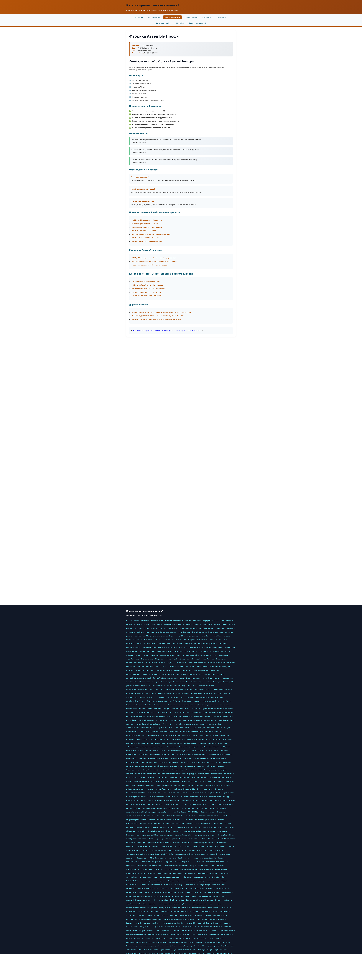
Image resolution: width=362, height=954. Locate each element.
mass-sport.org (152, 877)
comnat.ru (196, 800)
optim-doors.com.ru (133, 866)
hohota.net (203, 812)
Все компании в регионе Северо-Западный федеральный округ (159, 330)
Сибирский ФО (222, 17)
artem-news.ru (221, 843)
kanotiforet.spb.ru (186, 766)
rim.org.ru (204, 854)
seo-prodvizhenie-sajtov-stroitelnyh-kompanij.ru (200, 705)
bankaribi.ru (203, 686)
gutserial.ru (175, 911)
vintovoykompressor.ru (206, 762)
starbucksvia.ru (148, 640)
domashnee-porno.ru (144, 739)
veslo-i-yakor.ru (201, 739)
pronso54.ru (213, 640)
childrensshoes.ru (213, 881)
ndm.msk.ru (142, 839)
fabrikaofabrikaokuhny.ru (223, 689)
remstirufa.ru (222, 743)
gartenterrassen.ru (187, 942)
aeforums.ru (194, 797)
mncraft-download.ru (199, 754)
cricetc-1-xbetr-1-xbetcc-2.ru (211, 647)
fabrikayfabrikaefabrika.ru (156, 678)
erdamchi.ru (130, 747)
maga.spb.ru (212, 919)
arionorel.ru (176, 908)
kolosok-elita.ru (163, 777)
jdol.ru (216, 751)
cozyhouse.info (131, 931)
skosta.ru (171, 881)
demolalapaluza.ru (173, 751)
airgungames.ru (188, 655)
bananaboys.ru (165, 896)
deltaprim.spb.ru (220, 789)
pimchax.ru (217, 678)
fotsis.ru (213, 820)
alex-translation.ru (219, 896)
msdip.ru (209, 751)
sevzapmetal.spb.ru (221, 869)
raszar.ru (212, 686)
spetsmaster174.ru (132, 869)
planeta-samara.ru (150, 720)
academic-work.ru (151, 896)
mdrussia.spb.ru (185, 911)
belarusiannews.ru (188, 931)
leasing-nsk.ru (200, 888)
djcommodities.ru (153, 724)
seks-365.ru (174, 732)
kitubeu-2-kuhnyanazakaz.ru (195, 682)
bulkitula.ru (147, 647)
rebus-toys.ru (187, 670)
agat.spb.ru (229, 804)
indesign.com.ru (132, 927)
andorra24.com (199, 862)
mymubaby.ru (175, 785)
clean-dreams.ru (184, 747)
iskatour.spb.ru (187, 781)
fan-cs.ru (231, 846)
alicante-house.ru (216, 927)
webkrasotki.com (173, 793)
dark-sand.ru (142, 663)
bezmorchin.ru (229, 774)
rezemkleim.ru (144, 754)
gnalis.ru (138, 647)
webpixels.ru (141, 904)
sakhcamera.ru (196, 770)
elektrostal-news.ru (170, 628)
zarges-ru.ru (204, 758)
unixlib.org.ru (163, 942)
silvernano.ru (168, 640)
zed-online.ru (207, 678)
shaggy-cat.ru (206, 651)
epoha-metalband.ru (188, 785)
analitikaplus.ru (144, 812)
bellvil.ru (129, 938)
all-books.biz (226, 908)
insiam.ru (195, 777)
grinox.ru (162, 835)
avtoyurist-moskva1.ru (134, 808)
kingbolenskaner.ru (182, 827)
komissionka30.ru (166, 888)
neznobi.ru (226, 636)
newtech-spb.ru (131, 754)
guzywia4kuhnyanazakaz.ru (203, 689)
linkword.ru (187, 877)
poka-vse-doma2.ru (174, 655)
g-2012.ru (129, 655)
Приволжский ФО (191, 17)
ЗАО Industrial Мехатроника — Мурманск (147, 296)
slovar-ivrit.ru (144, 732)
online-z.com (220, 812)
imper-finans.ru (194, 854)
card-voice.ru (224, 705)
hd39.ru (209, 888)
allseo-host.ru (200, 655)
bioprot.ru (225, 888)
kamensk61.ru (225, 911)
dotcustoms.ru (212, 720)
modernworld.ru (177, 873)
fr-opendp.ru (178, 869)
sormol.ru (164, 636)
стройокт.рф (131, 904)
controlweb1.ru (131, 774)
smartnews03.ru (152, 643)
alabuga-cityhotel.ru (221, 624)
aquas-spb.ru (163, 900)
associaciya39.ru (203, 774)
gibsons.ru (178, 950)
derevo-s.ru (154, 911)
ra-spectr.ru (164, 915)
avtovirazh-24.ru (193, 904)
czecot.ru (211, 904)
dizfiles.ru (217, 716)
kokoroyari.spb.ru (132, 823)
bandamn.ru (140, 670)
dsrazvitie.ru (208, 858)
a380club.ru (196, 709)
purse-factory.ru (202, 666)
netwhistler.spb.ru (226, 934)
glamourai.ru (214, 854)
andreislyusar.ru (163, 712)
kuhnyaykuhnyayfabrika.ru (155, 693)
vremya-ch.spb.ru (171, 866)
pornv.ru (232, 624)
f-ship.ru (150, 789)
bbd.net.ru (166, 816)
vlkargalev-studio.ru (146, 931)
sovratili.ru (191, 632)
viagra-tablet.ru (215, 666)
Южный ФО (180, 23)
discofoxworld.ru (165, 643)
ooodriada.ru (174, 915)
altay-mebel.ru (221, 877)
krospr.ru (141, 636)
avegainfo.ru (204, 777)
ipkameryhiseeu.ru (147, 869)
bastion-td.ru (201, 816)
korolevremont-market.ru (188, 628)
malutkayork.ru (208, 789)
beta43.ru (194, 896)
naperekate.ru (159, 682)
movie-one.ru (228, 709)
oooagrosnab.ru (219, 628)
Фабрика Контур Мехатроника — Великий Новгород (151, 234)
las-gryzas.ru (169, 938)
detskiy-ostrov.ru (197, 793)
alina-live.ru (177, 931)
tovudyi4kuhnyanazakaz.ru (173, 689)
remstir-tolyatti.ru (198, 751)
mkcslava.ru (185, 762)
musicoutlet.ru (157, 919)
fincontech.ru (150, 670)
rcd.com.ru (217, 888)
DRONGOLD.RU (223, 873)
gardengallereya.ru (200, 843)
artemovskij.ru (211, 835)
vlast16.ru (129, 781)
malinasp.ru (178, 789)
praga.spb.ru (221, 766)
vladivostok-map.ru (180, 686)
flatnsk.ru (171, 827)
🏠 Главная (139, 17)
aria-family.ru (131, 720)
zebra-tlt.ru (142, 758)
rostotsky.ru (227, 739)
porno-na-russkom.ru (203, 636)
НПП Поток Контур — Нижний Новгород (147, 241)
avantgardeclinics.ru (133, 900)
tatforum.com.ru (176, 946)
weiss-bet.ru (140, 743)
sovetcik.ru (219, 850)
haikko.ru (129, 800)
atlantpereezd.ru (132, 628)
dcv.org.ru (220, 866)
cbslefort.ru (188, 892)
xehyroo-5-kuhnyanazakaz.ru (217, 682)
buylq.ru (154, 900)
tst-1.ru (197, 651)
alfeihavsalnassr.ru (132, 728)
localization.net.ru (218, 885)
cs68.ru (169, 686)
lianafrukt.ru (185, 896)
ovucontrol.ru (185, 732)
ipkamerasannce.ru (202, 927)
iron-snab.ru (170, 774)
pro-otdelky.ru (139, 632)
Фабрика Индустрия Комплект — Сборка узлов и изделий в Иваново (157, 316)
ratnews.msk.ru (227, 892)
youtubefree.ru (228, 716)
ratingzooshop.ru (154, 839)
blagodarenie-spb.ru (159, 674)
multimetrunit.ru (212, 846)
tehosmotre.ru (211, 655)
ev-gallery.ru (225, 651)
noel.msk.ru (146, 900)
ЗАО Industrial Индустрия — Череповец (146, 292)
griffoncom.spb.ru (185, 804)
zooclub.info (130, 915)
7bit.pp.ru (213, 800)
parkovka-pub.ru (224, 942)
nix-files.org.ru (131, 797)
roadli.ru (140, 720)
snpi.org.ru (197, 781)
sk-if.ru (128, 896)
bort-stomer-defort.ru (152, 950)
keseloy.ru (129, 923)
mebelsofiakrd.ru (132, 885)
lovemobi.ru (130, 946)
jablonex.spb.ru (165, 877)
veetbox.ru (168, 621)
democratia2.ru (131, 877)
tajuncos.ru (154, 728)
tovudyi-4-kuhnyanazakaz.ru (187, 674)
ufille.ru (136, 621)
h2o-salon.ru (196, 789)
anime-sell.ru (222, 919)
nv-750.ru (177, 716)
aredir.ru (221, 946)
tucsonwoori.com (205, 896)
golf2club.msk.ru (183, 797)
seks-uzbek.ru (171, 632)
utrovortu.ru (143, 762)
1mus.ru (169, 670)
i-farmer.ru (142, 877)
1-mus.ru (171, 666)
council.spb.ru (196, 831)
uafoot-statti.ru (196, 659)
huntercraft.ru (228, 900)
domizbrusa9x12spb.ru (227, 720)
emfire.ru (129, 632)
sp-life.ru (162, 663)
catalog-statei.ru (210, 866)
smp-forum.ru (190, 816)
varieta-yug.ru (223, 655)
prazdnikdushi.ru (157, 621)
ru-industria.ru (131, 758)
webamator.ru (141, 716)
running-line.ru (208, 781)
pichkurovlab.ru (174, 735)
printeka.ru (200, 942)
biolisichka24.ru (185, 754)
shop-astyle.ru (143, 911)
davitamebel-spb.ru (202, 820)
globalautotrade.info (179, 839)
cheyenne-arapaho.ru (205, 869)
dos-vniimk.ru (213, 931)
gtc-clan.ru (186, 934)
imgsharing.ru (131, 739)
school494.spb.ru (163, 785)
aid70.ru (231, 835)
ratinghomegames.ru (133, 862)
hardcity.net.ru (219, 858)
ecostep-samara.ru (156, 820)
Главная (129, 10)
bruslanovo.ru (176, 831)
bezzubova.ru (218, 823)
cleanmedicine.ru (132, 732)
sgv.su (149, 793)
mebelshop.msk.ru (177, 816)
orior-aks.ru (130, 827)
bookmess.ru (176, 877)
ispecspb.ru (143, 777)
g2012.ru (190, 651)
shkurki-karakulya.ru (171, 766)
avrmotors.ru (226, 816)
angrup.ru (179, 808)
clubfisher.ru (212, 743)
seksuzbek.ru (160, 632)
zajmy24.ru (171, 674)
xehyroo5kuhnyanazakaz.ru (136, 678)
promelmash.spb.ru (187, 915)
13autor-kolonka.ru (153, 636)
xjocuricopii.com (180, 850)
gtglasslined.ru (171, 862)
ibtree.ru (142, 942)
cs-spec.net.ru (209, 877)
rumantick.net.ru (156, 885)
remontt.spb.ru (142, 843)
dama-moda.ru (190, 873)
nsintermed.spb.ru (179, 904)
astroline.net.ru (207, 827)
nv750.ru (164, 724)
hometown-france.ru (159, 647)
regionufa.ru (130, 743)
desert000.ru (183, 866)
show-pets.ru (140, 643)
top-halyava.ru (131, 651)
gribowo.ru (130, 647)
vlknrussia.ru (160, 686)
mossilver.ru (157, 823)
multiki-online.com (159, 793)
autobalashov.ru (132, 762)
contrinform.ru (164, 911)
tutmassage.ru (199, 766)
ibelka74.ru (227, 927)
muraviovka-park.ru (156, 747)
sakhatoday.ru (143, 797)
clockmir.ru (218, 900)
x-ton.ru (171, 724)
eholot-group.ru (202, 873)
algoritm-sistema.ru (216, 754)
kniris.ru (143, 908)
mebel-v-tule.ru (167, 846)
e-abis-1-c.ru (192, 663)
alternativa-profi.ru (189, 946)
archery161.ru (215, 777)
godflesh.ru (228, 754)
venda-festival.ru (214, 663)
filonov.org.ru (141, 915)
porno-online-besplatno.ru (183, 728)
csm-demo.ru (161, 655)
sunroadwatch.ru (200, 892)
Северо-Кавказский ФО (197, 23)
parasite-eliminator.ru (148, 873)
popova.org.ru (214, 934)
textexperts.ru (131, 751)
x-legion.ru (170, 663)
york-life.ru (206, 728)
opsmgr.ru (216, 651)
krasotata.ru (145, 621)
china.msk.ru (168, 919)
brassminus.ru (225, 854)
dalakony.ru (231, 839)
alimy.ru (211, 812)
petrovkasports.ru (165, 728)
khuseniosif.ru (186, 908)
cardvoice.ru (190, 724)
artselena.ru (187, 950)
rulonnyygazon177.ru (133, 709)
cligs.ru (194, 934)
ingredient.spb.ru (208, 950)
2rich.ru (171, 636)
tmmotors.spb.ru (167, 850)
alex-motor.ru (195, 827)
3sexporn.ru (160, 670)
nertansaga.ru (198, 716)
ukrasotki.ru (150, 632)
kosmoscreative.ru (213, 816)
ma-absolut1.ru (152, 716)
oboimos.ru (224, 862)
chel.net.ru (230, 781)
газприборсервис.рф (142, 923)
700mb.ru (157, 931)
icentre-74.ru (189, 888)
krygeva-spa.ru (219, 781)
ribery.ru (227, 728)
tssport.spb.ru (187, 862)
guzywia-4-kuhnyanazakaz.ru (136, 686)
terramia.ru (176, 843)
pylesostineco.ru (173, 835)
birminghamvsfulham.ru (224, 762)
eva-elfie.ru (158, 739)
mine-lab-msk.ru (160, 666)
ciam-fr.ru (188, 621)
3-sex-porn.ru (180, 666)
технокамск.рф (153, 915)
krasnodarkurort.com (143, 846)
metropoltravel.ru (188, 739)
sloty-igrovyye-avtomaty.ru (201, 732)
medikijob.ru (130, 843)
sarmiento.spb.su (148, 781)
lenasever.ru (223, 640)
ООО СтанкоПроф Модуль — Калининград (147, 285)
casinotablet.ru (160, 743)
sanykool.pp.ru (151, 942)
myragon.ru (167, 843)
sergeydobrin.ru (178, 823)
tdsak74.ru (142, 774)
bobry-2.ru (185, 900)
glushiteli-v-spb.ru (191, 885)
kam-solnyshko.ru (190, 869)
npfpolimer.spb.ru (221, 950)
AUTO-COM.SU (192, 812)
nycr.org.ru (153, 866)
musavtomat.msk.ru (195, 850)
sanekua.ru (175, 896)
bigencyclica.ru (226, 777)
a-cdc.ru (159, 628)
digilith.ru (164, 735)
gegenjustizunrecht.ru (218, 758)
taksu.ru (196, 735)
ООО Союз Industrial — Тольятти (144, 231)
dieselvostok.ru (224, 785)
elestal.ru (178, 640)
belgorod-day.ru (153, 735)
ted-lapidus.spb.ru (132, 873)
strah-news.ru (157, 624)
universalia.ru (171, 743)
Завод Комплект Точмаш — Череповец (146, 281)
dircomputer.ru (214, 747)
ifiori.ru (200, 866)
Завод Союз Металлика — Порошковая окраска (150, 265)
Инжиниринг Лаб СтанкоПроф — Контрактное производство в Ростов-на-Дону (161, 312)
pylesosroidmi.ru (175, 934)
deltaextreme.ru (132, 892)
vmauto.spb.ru (131, 911)
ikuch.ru (145, 866)
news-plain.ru (187, 716)
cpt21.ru (134, 777)
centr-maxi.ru (131, 950)
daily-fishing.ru (178, 885)
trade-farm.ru (201, 720)
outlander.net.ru (201, 919)
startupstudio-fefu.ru (191, 758)
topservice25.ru (148, 862)
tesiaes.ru (231, 800)
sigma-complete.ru (164, 873)
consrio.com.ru (185, 777)
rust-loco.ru (130, 785)
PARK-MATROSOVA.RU (216, 804)
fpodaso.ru (231, 628)
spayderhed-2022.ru (215, 712)
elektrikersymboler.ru (156, 797)
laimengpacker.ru (161, 858)
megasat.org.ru (205, 885)
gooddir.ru (141, 793)
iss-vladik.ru (146, 938)
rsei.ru (167, 927)
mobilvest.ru (156, 816)
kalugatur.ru (222, 800)
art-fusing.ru (178, 892)
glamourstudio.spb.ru (219, 915)
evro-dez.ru (130, 716)
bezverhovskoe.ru (194, 839)
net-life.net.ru (173, 770)
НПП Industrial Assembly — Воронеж (145, 238)
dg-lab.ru (172, 808)
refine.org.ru (205, 911)
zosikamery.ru (166, 812)
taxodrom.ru (198, 858)
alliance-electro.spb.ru (211, 770)
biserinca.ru (130, 846)
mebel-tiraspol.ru (214, 908)
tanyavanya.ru (186, 751)
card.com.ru (130, 804)
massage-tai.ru (155, 754)
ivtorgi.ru (193, 866)
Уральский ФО (207, 17)
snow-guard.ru (147, 709)
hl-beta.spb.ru (150, 785)
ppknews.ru (144, 854)
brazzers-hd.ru (228, 678)
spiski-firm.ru (153, 762)
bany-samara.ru (158, 927)
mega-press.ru (208, 621)
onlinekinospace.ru (175, 758)
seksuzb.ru (188, 689)
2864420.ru (146, 674)
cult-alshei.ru (154, 854)
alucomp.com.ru (163, 946)
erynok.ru (164, 758)
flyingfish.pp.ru (131, 888)
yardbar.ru (214, 923)
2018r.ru (140, 950)
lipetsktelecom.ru (156, 689)
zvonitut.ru (174, 754)
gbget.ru (220, 724)
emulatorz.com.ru (149, 946)
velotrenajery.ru (201, 640)
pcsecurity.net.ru (191, 846)
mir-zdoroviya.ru (164, 831)
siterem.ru (186, 831)
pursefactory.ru (185, 712)
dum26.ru (158, 869)
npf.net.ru (205, 800)
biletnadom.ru (196, 678)
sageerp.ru (188, 858)
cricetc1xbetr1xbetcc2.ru (135, 659)
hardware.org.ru (149, 808)
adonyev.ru (219, 632)
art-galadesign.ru (132, 820)
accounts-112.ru (149, 655)
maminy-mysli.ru (164, 908)
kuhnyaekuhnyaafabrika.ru (135, 693)
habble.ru (138, 640)
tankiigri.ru (220, 938)
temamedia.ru (167, 892)
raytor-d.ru (149, 659)
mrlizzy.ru (224, 881)
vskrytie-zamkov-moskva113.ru (137, 689)
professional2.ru (167, 950)
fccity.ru (208, 915)
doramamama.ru (142, 747)
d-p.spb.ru (167, 820)
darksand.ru (177, 670)
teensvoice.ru (224, 735)
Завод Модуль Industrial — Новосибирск (147, 227)
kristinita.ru (203, 747)
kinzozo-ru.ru (151, 774)
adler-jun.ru (130, 670)
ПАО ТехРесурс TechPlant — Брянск (145, 224)
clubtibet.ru (229, 823)
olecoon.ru (200, 632)
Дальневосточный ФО (164, 23)
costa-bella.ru (181, 774)
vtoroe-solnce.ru (196, 900)
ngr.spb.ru (200, 785)
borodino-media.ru (215, 739)
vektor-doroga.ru (189, 640)
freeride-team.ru (169, 624)
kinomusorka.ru (173, 762)
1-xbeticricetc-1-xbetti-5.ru (177, 647)
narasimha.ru (141, 724)
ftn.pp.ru (140, 858)
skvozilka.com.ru (211, 942)
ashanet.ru (191, 720)
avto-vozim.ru (185, 770)
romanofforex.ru (132, 812)
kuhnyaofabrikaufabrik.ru (175, 682)
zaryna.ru (149, 743)
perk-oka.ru (130, 712)
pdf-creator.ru (229, 793)
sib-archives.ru (181, 663)
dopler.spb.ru (222, 835)
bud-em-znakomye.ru (147, 628)
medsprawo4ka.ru (217, 674)
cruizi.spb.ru (220, 904)
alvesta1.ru (219, 793)
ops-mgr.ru (138, 655)
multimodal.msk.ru (215, 797)
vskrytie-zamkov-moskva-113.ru (178, 678)
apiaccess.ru (165, 839)
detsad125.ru (152, 831)
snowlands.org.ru (199, 881)
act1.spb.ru (217, 827)
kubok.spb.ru (221, 808)
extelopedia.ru (161, 781)
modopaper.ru (201, 724)
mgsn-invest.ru (188, 927)
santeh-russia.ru (132, 850)
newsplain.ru (180, 724)
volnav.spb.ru (187, 800)
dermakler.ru (202, 946)
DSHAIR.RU (156, 850)
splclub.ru (197, 728)
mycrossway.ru (156, 892)
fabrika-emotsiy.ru (199, 804)
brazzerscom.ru (204, 674)
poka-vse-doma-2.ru (157, 651)
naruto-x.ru (174, 712)
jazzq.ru (203, 904)
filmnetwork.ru (167, 789)
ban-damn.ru (190, 666)
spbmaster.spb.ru (145, 919)
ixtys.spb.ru (199, 915)
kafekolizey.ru (222, 831)
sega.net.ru (224, 931)
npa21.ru (161, 866)
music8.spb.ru (202, 808)
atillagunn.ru (158, 659)
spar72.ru (211, 938)
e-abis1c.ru (207, 659)
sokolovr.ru (224, 751)
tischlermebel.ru (179, 923)
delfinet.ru (159, 640)
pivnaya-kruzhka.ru (144, 751)
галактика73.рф (179, 820)
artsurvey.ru (212, 946)
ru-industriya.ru (217, 732)
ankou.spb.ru (209, 793)
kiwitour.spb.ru (224, 923)
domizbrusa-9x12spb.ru (162, 709)
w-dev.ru (142, 789)
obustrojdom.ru (208, 850)
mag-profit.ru (178, 888)
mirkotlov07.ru (144, 892)
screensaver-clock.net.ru (172, 800)
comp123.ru (204, 735)
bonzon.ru (137, 938)
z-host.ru (129, 682)
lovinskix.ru (130, 643)
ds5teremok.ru (143, 888)
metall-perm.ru (131, 839)
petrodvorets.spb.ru (165, 904)
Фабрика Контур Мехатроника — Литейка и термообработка (154, 261)
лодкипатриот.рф (208, 831)
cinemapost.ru (178, 621)
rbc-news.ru (229, 632)
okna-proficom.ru (153, 758)
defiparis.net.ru (157, 938)
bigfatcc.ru (130, 640)
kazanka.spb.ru (141, 804)
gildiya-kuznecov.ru (155, 804)
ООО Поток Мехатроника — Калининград (147, 220)
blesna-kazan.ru (146, 823)
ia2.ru (128, 777)
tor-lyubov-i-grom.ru (199, 712)
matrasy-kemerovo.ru (178, 720)
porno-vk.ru (182, 632)
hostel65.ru (198, 643)
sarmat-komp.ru (132, 766)
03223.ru (129, 621)
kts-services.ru (131, 663)
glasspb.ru (213, 643)
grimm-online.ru (188, 919)
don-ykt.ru (214, 735)
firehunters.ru (222, 643)
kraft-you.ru (197, 621)
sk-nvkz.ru (213, 873)
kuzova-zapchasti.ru (176, 858)
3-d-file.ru (169, 651)
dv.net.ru (232, 931)
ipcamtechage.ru (160, 881)
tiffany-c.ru (144, 820)
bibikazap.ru (202, 934)
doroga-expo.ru (216, 728)
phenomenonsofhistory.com (136, 934)
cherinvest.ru (185, 793)
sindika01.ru (202, 663)
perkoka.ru (218, 709)
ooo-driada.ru (141, 831)
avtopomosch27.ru (165, 716)
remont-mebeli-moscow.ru (186, 743)
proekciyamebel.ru (181, 854)
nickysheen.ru (208, 900)
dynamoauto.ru (141, 827)
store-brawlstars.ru (228, 663)
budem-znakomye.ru (205, 628)
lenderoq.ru (167, 823)
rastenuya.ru (130, 624)
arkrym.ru (194, 747)
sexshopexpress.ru (192, 624)
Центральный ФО (154, 17)
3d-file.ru (168, 659)
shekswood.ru (168, 923)
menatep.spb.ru (174, 942)
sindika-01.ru (153, 663)
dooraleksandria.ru (133, 666)
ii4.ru (179, 862)
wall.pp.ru (164, 934)
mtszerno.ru (168, 885)
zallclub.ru (203, 797)
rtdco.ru (179, 705)
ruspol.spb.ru (167, 869)
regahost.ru (152, 777)
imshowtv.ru (156, 846)
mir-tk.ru (152, 686)
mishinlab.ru (217, 636)
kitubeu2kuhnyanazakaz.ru (143, 682)
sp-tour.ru (222, 846)
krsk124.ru (211, 808)
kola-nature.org (131, 919)
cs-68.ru (232, 682)
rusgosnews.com (212, 785)
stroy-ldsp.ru (187, 881)
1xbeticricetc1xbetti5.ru (180, 659)
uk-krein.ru (215, 911)
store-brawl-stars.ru (219, 659)
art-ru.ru (139, 946)
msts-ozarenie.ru (186, 835)
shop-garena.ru (194, 647)
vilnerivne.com (174, 900)
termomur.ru (201, 743)
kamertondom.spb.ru (160, 770)
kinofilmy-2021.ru (159, 751)
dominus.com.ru (132, 942)
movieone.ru (228, 712)
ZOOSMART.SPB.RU (219, 839)
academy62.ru (187, 843)
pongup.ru (188, 643)
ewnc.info (158, 800)
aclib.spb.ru (154, 888)
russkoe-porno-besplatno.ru (136, 735)
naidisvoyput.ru (176, 927)
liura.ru (205, 643)
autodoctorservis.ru (144, 770)
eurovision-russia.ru (143, 624)
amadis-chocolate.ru (155, 766)
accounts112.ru (143, 651)
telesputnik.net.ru (154, 934)
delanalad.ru (208, 716)
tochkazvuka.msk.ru (192, 823)
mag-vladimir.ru (203, 923)
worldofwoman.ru (171, 747)
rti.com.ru (211, 843)
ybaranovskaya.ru (132, 854)
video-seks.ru (193, 686)
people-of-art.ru (206, 823)
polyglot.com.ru (228, 827)
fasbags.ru (226, 666)
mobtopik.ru (179, 846)
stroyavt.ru (224, 770)
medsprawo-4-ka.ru (133, 674)
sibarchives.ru (151, 712)
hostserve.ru (190, 636)
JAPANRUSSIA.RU (167, 854)
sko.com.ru (190, 820)
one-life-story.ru (229, 647)
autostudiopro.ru (206, 624)
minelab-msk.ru (199, 670)
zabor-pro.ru (130, 858)
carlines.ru (162, 827)
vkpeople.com (152, 908)
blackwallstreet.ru (212, 862)
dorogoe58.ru (149, 858)
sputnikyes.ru (170, 797)
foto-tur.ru (166, 739)
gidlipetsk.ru (130, 831)
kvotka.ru (161, 774)
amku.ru (178, 938)
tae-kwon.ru (174, 777)
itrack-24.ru (180, 624)
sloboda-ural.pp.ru (179, 812)
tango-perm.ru (131, 793)
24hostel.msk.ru (132, 789)
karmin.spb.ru (156, 923)
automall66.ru (191, 923)
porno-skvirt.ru (131, 636)
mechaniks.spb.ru (147, 881)
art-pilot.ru (197, 950)
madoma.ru (145, 728)
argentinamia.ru (207, 709)
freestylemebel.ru (145, 927)
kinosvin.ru (187, 789)
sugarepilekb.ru (152, 835)
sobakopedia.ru (139, 800)
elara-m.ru (163, 762)
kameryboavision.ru (171, 804)
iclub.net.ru (130, 835)
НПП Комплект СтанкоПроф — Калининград (148, 289)
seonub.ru (165, 754)
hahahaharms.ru (180, 651)
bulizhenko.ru (144, 885)
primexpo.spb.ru (216, 774)
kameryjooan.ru (199, 835)
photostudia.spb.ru (155, 843)
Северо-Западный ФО (172, 17)
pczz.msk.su (152, 904)
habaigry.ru (227, 797)
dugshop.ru (140, 785)
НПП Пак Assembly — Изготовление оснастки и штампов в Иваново (157, 319)
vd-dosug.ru (209, 632)
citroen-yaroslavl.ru (214, 892)
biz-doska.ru (176, 739)
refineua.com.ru (197, 877)
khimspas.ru (229, 946)
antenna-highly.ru (147, 666)
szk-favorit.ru (153, 827)
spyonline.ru (155, 812)
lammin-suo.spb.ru (173, 781)
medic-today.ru (186, 735)
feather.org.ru (202, 938)
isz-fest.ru (150, 800)
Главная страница (194, 330)
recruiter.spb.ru (190, 808)
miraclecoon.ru (178, 643)
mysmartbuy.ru (164, 720)
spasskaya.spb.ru (132, 908)
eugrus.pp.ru (191, 774)
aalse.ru (187, 709)
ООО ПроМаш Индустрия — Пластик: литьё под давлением (154, 258)
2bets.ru (194, 762)
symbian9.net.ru (144, 850)
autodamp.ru (130, 724)
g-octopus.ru (140, 712)
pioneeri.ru (143, 766)
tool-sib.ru (201, 846)
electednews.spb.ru (189, 938)
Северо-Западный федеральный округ (146, 10)
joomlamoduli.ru (138, 896)
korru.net (137, 781)
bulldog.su (178, 919)
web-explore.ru (227, 621)
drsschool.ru (206, 839)
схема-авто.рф (161, 808)
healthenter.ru (225, 747)
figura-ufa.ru (166, 931)
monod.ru (196, 911)
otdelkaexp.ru (146, 816)
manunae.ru (212, 724)
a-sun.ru (178, 881)
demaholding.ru (177, 709)
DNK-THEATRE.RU (132, 881)
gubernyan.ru (159, 862)
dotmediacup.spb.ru (199, 908)
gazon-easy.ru (141, 835)
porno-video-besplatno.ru (160, 732)
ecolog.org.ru (210, 766)
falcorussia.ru (131, 770)
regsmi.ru (157, 789)
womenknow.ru (201, 931)
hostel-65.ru (180, 636)
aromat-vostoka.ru (133, 816)
